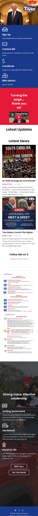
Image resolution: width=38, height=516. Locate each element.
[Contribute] (19, 61)
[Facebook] (15, 510)
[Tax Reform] (19, 425)
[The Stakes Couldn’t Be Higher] (19, 221)
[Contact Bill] (19, 44)
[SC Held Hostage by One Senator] (19, 170)
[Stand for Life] (19, 444)
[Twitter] (19, 510)
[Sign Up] (19, 29)
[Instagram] (23, 510)
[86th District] (19, 75)
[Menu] (24, 2)
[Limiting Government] (19, 406)
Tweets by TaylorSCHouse (19, 259)
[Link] (3, 2)
